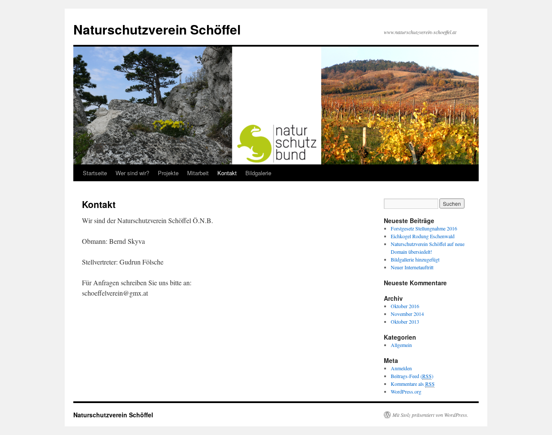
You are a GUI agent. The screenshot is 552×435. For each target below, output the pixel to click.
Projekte (168, 173)
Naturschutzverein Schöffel (157, 29)
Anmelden (401, 368)
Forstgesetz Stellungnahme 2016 (424, 228)
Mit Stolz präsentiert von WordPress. (430, 414)
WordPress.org (406, 391)
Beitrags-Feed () (412, 375)
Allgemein (401, 344)
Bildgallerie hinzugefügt (415, 259)
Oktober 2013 (405, 321)
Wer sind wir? (132, 173)
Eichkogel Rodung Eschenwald (423, 236)
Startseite (95, 173)
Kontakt (227, 173)
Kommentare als (413, 383)
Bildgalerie (258, 173)
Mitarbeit (198, 173)
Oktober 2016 (405, 306)
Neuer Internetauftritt (412, 267)
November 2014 (407, 313)
